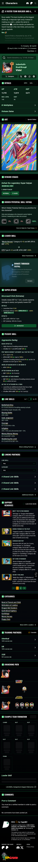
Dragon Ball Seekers (9, 608)
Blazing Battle (7, 413)
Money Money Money (10, 434)
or (19, 247)
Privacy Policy (30, 847)
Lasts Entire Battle (30, 504)
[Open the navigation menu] (3, 3)
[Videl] (7, 68)
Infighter (5, 428)
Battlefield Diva (7, 405)
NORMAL (6, 193)
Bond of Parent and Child (11, 602)
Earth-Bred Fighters (9, 611)
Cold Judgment (7, 418)
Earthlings (5, 614)
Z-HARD (15, 193)
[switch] (30, 399)
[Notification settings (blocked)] (35, 3)
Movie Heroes (7, 616)
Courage (5, 423)
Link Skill (5, 460)
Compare (11, 76)
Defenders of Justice (10, 605)
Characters (12, 3)
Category (5, 467)
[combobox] (20, 58)
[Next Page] (24, 588)
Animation (20, 326)
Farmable (33, 632)
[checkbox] (26, 119)
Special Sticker (32, 119)
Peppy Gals (6, 619)
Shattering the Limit (9, 439)
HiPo (25, 83)
